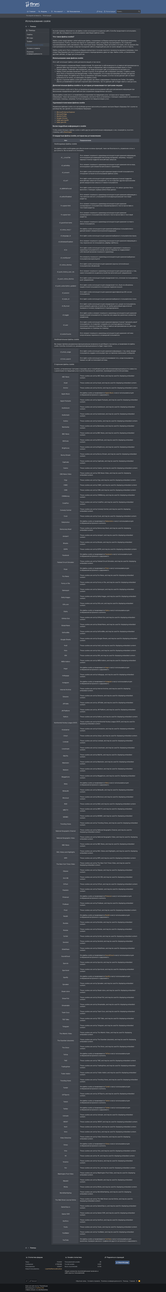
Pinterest (108, 896)
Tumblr (107, 1087)
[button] (48, 11)
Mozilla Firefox (62, 116)
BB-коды (30, 38)
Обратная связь (81, 1281)
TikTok (107, 1053)
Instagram (108, 681)
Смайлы (29, 34)
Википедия (68, 132)
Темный (34, 1281)
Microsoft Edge (62, 114)
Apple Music (109, 393)
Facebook (108, 554)
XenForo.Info (40, 1288)
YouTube (108, 1239)
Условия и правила (33, 48)
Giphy (107, 610)
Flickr (107, 568)
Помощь (125, 1281)
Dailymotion (109, 521)
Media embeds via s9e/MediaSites (37, 1290)
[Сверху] (136, 1281)
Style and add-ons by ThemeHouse (36, 1286)
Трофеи (29, 41)
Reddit (107, 915)
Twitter (107, 1108)
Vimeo (107, 1144)
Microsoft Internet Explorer (66, 112)
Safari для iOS (61, 122)
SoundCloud (109, 955)
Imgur (107, 667)
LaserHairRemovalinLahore (53, 1269)
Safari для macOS (63, 120)
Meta (107, 783)
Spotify (107, 976)
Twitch (107, 1101)
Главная (132, 1281)
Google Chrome (62, 118)
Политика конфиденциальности (34, 53)
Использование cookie (35, 45)
